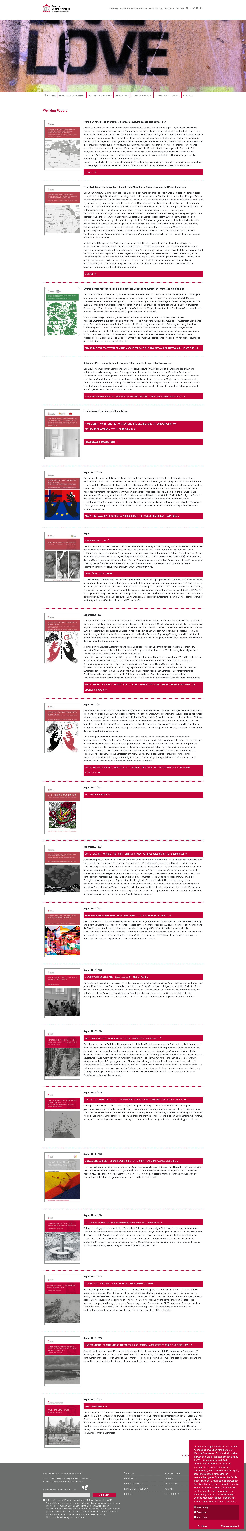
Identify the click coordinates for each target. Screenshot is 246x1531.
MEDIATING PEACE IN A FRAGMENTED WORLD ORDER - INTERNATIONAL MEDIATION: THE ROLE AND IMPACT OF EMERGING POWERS (140, 687)
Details (89, 273)
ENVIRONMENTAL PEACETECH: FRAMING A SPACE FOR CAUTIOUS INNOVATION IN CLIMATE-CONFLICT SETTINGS (140, 348)
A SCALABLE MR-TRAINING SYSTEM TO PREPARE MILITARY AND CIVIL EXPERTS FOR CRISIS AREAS (133, 396)
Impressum (141, 8)
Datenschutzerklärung (57, 1517)
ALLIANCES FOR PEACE (96, 794)
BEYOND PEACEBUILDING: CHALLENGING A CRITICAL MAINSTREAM (118, 1283)
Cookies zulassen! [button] (230, 1526)
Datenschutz (167, 8)
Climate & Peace (141, 95)
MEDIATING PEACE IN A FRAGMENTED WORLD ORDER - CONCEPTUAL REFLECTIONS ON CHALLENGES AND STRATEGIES (137, 770)
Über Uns (49, 95)
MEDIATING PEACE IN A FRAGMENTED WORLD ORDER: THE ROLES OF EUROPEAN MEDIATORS (131, 515)
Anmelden (104, 1495)
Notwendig (202, 1507)
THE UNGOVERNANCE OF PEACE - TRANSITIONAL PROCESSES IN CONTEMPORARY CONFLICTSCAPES (134, 1099)
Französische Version (97, 573)
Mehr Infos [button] (231, 1501)
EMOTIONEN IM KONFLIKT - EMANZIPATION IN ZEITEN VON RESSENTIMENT (122, 1038)
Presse (131, 8)
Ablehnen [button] (202, 1526)
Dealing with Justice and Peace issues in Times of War (115, 976)
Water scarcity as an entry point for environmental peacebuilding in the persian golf (134, 853)
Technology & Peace (167, 95)
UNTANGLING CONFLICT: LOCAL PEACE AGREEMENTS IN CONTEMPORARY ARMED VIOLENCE (130, 1160)
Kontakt (153, 8)
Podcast (188, 95)
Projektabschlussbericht (100, 441)
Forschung (121, 95)
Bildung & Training (99, 95)
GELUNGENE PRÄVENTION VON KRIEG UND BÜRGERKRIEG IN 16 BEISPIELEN (122, 1222)
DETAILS (89, 172)
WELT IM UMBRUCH (94, 1406)
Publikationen (118, 8)
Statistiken (201, 1512)
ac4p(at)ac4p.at (76, 1481)
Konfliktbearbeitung (72, 95)
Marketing (201, 1517)
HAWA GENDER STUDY (96, 540)
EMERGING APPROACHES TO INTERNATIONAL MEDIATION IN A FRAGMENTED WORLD (127, 915)
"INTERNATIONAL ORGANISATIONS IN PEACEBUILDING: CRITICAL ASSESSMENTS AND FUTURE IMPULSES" (137, 1345)
